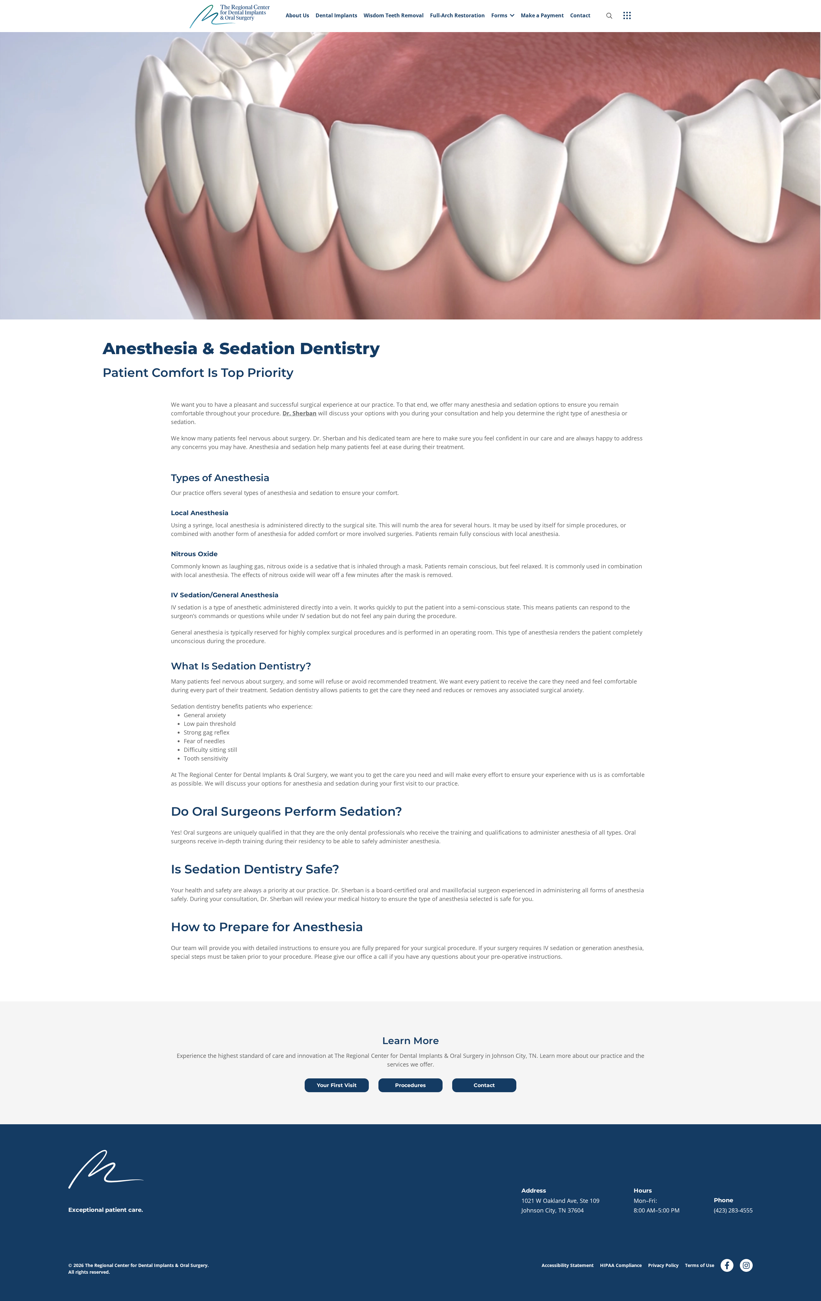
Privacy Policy (663, 1265)
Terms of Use (699, 1265)
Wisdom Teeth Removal (394, 16)
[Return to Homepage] (236, 16)
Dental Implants (336, 16)
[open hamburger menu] (627, 16)
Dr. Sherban (300, 413)
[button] (503, 16)
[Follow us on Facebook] (727, 1263)
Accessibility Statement (568, 1265)
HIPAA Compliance (621, 1265)
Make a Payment (542, 16)
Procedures (410, 1085)
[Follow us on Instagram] (746, 1263)
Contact (580, 16)
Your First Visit (337, 1085)
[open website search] (614, 16)
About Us (297, 16)
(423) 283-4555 (733, 1210)
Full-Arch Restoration (457, 16)
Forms (499, 16)
